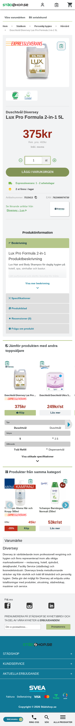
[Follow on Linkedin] (51, 607)
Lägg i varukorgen (38, 171)
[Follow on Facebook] (7, 607)
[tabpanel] (37, 62)
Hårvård (64, 26)
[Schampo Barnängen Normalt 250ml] (54, 493)
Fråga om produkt (22, 328)
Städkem (21, 26)
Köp (21, 412)
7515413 (28, 197)
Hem (5, 26)
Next (65, 505)
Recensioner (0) (21, 318)
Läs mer (55, 412)
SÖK (47, 722)
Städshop (37, 653)
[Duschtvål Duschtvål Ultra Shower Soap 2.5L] (55, 380)
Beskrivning (19, 243)
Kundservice (37, 663)
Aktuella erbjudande (37, 673)
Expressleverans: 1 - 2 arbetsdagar (35, 183)
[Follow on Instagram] (29, 607)
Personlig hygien (43, 26)
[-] (20, 160)
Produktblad (19, 308)
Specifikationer (20, 298)
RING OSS (34, 722)
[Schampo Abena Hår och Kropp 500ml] (20, 493)
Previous (9, 505)
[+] (54, 160)
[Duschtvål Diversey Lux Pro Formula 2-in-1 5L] (37, 62)
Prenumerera (58, 627)
